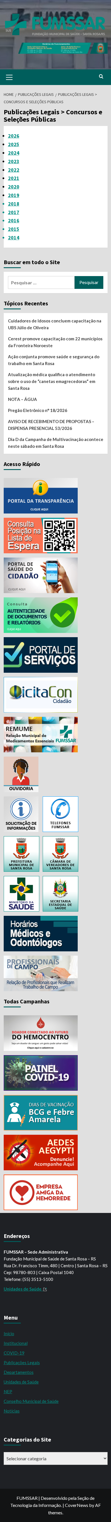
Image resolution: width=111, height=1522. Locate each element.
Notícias (12, 1410)
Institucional (16, 1343)
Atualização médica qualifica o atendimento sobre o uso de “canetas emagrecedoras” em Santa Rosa (51, 381)
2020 (13, 186)
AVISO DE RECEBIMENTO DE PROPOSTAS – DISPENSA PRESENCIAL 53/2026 (51, 425)
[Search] (101, 77)
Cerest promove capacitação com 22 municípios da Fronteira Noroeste (55, 342)
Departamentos (19, 1372)
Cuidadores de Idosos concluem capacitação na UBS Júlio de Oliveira (54, 324)
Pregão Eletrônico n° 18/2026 (37, 410)
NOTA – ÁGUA (22, 399)
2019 (13, 195)
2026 (13, 135)
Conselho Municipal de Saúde (31, 1401)
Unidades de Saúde (21, 1381)
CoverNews (76, 1505)
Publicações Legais (22, 1362)
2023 (13, 161)
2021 (13, 178)
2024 (13, 153)
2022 (13, 170)
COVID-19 (14, 1352)
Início (9, 1333)
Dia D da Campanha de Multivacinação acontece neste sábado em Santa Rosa (55, 443)
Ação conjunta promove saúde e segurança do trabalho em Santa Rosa (53, 360)
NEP (8, 1391)
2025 (13, 144)
